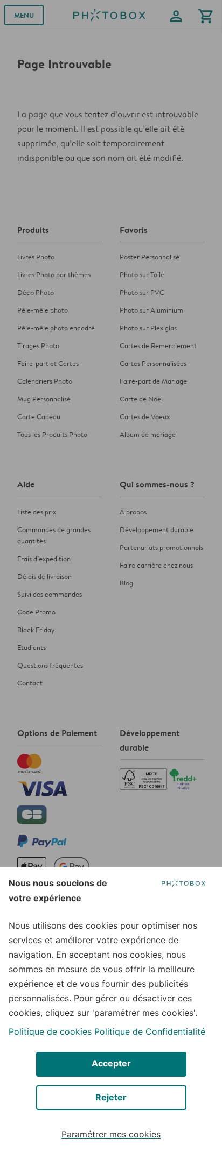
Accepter (111, 1063)
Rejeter (111, 1097)
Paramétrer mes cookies (111, 1134)
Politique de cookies (50, 1031)
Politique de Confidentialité (149, 1031)
